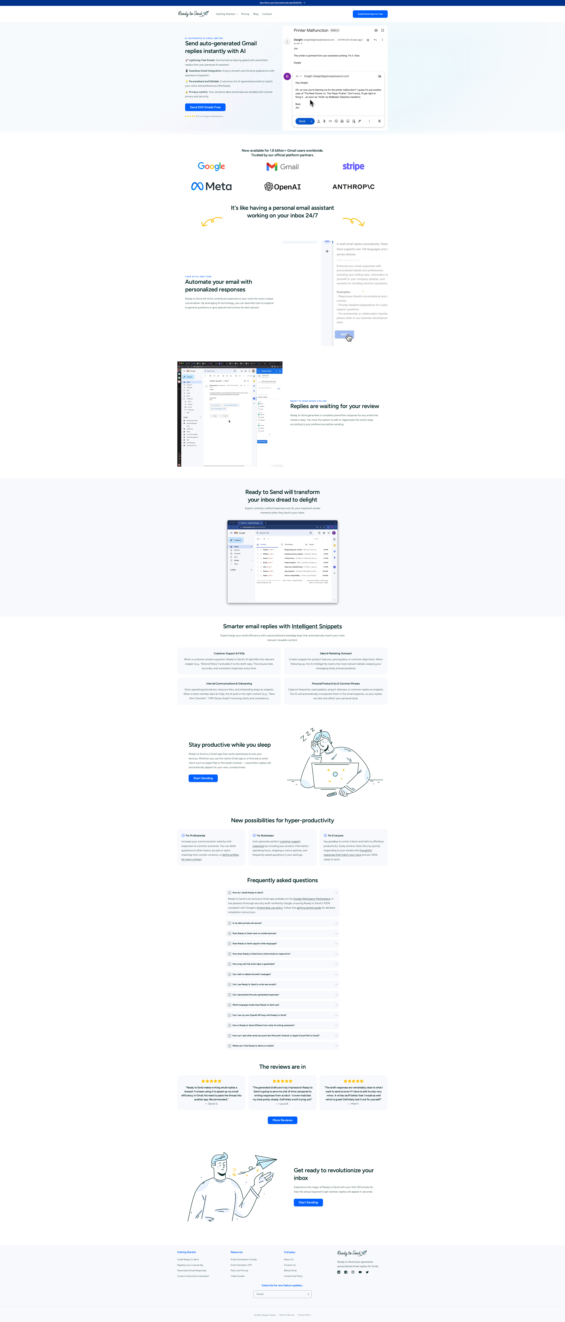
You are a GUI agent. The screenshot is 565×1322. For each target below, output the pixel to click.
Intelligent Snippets (317, 626)
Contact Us (290, 1265)
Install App (370, 14)
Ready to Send (268, 1315)
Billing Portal (290, 1270)
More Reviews (283, 1120)
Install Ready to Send (188, 1259)
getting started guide (308, 907)
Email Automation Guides (244, 1259)
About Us (289, 1259)
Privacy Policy (304, 1315)
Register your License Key (190, 1265)
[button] (226, 14)
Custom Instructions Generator (193, 1276)
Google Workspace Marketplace (311, 898)
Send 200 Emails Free (205, 107)
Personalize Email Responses (191, 1270)
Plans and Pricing (239, 1270)
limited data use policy (269, 907)
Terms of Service (286, 1315)
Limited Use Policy (293, 1276)
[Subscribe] (307, 1294)
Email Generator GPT (241, 1265)
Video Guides (238, 1276)
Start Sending (203, 778)
